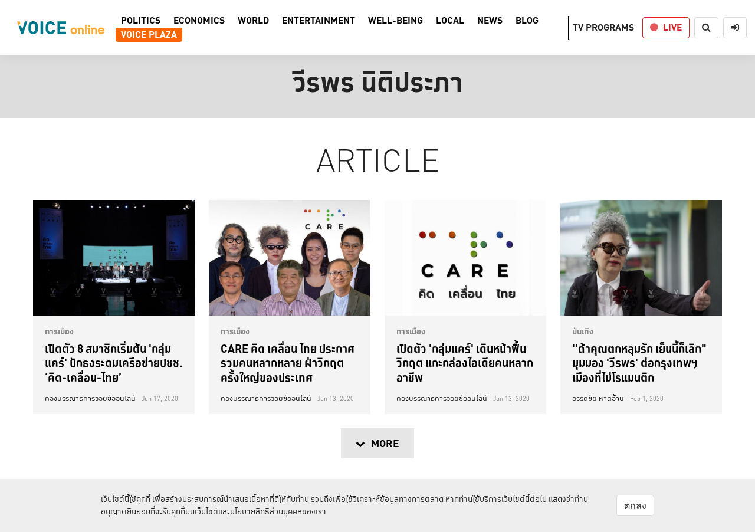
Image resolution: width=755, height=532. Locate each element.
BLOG (527, 21)
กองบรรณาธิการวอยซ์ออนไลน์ (90, 399)
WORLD (253, 21)
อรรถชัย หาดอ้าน (598, 399)
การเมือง (59, 331)
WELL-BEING (395, 21)
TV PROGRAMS (603, 27)
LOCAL (450, 21)
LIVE (672, 27)
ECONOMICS (199, 21)
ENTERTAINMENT (318, 21)
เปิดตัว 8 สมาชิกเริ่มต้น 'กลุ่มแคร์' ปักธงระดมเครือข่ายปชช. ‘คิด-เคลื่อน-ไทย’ (113, 363)
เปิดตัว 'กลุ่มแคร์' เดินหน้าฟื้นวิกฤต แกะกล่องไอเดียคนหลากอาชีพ (464, 363)
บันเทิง (582, 331)
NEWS (490, 21)
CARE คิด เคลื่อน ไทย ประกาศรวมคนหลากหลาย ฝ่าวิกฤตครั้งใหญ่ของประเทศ (287, 363)
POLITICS (140, 21)
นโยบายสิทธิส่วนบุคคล (266, 511)
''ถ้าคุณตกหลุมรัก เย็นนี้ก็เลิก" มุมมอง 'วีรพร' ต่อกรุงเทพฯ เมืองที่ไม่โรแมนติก (639, 363)
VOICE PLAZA (149, 35)
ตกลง (635, 505)
